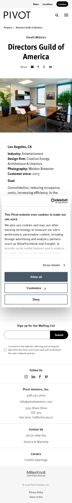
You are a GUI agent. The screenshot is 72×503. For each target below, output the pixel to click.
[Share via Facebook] (38, 67)
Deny (36, 299)
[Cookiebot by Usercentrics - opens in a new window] (51, 200)
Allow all (36, 277)
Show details (51, 265)
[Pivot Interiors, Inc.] (17, 15)
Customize (34, 288)
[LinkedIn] (33, 376)
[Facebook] (40, 376)
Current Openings (36, 459)
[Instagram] (26, 376)
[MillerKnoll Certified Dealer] (36, 474)
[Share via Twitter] (44, 67)
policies (31, 353)
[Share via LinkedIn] (50, 67)
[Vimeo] (46, 376)
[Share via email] (32, 67)
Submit (59, 335)
